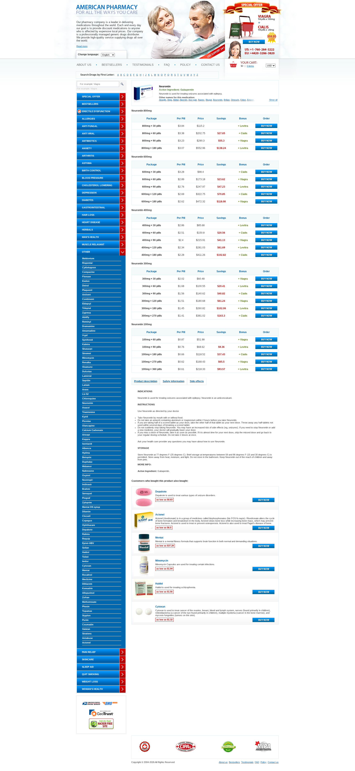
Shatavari (87, 349)
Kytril (85, 416)
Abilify (85, 317)
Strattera (86, 633)
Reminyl (86, 321)
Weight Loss (90, 681)
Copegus (87, 520)
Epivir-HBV (88, 543)
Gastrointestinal (93, 207)
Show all (273, 100)
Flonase (86, 276)
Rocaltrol (87, 575)
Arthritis (88, 155)
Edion (243, 100)
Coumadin (87, 624)
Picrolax (86, 421)
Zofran (85, 597)
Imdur (85, 561)
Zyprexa (86, 312)
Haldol (85, 552)
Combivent (88, 299)
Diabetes (87, 200)
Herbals (87, 229)
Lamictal (86, 376)
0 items (250, 66)
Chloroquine (89, 398)
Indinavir (87, 484)
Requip (86, 538)
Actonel (86, 642)
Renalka (86, 362)
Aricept (86, 434)
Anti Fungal (90, 126)
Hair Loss (88, 215)
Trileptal (86, 308)
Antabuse (87, 638)
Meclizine (87, 579)
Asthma (87, 163)
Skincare (88, 659)
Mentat (86, 570)
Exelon (86, 281)
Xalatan (86, 629)
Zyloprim (87, 502)
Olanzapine (88, 425)
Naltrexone (88, 471)
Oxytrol (86, 475)
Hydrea (86, 453)
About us (84, 64)
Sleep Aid (88, 667)
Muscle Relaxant (93, 244)
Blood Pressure (92, 178)
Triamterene (88, 412)
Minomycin (88, 358)
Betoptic (86, 457)
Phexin (86, 606)
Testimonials (142, 64)
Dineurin (235, 100)
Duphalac (87, 462)
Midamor (87, 466)
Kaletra (86, 344)
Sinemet (86, 353)
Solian (85, 547)
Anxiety (87, 148)
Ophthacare (88, 525)
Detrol (85, 285)
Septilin (86, 380)
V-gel (85, 335)
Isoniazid (87, 444)
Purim (85, 620)
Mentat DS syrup (91, 507)
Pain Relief (89, 652)
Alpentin (183, 100)
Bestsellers (112, 64)
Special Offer (91, 96)
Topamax (87, 611)
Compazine (88, 272)
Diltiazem (87, 584)
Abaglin (162, 100)
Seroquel (87, 493)
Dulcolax (87, 371)
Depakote (87, 529)
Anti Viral (88, 133)
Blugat (209, 100)
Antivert (86, 294)
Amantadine (88, 331)
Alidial (176, 100)
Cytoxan (86, 566)
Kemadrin (87, 588)
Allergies (88, 119)
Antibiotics (89, 141)
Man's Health (90, 237)
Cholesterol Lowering (97, 185)
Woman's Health (92, 689)
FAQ (167, 64)
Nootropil (87, 480)
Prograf (86, 498)
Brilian (227, 100)
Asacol (86, 407)
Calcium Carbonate (92, 430)
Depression (89, 192)
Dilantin (86, 511)
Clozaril (86, 516)
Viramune (87, 367)
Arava (85, 389)
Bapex (201, 100)
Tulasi (85, 556)
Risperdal (87, 263)
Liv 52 (85, 394)
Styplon (86, 615)
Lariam (86, 385)
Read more (82, 46)
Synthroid (87, 340)
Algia (169, 100)
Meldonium (88, 258)
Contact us (210, 64)
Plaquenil (87, 290)
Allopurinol (88, 593)
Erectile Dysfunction (96, 111)
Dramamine (88, 326)
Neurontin (87, 403)
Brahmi (86, 489)
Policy (185, 64)
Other (86, 252)
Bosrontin (217, 100)
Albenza (86, 448)
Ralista (86, 534)
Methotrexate (89, 602)
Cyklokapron (89, 267)
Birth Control (91, 170)
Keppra (86, 439)
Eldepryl (86, 303)
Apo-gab (192, 100)
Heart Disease (91, 222)
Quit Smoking (90, 674)
